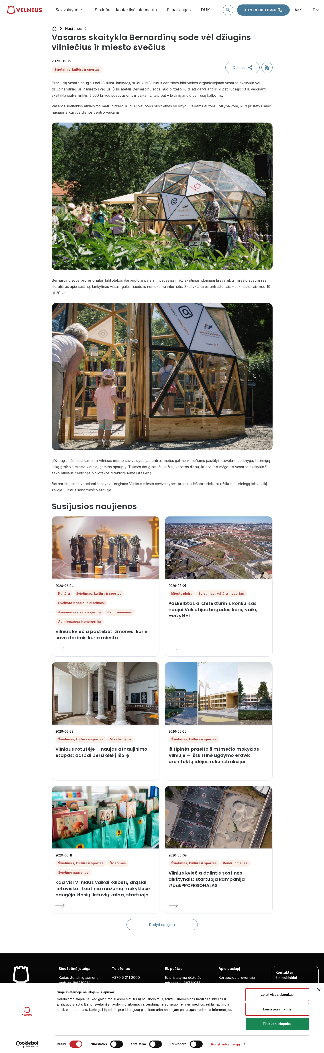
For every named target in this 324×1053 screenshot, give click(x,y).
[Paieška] (228, 10)
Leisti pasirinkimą (277, 1009)
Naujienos (73, 28)
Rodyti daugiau (162, 924)
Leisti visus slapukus (277, 994)
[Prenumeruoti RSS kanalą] (267, 67)
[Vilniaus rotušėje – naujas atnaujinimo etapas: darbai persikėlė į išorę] (105, 772)
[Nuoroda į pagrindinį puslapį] (54, 28)
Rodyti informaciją (225, 1044)
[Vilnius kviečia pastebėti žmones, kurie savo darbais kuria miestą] (105, 648)
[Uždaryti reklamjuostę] (318, 989)
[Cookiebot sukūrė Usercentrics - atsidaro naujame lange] (27, 1044)
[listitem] (105, 634)
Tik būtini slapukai (277, 1024)
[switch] (116, 1044)
